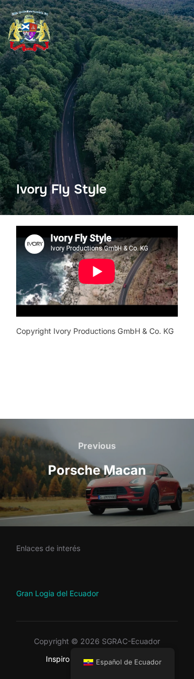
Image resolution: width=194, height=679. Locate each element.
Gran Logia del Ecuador (57, 593)
